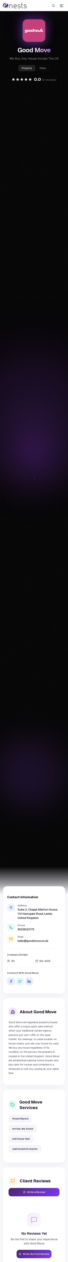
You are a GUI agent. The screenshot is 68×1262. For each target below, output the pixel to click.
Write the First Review (36, 1254)
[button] (34, 79)
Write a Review (36, 1192)
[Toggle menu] (61, 5)
